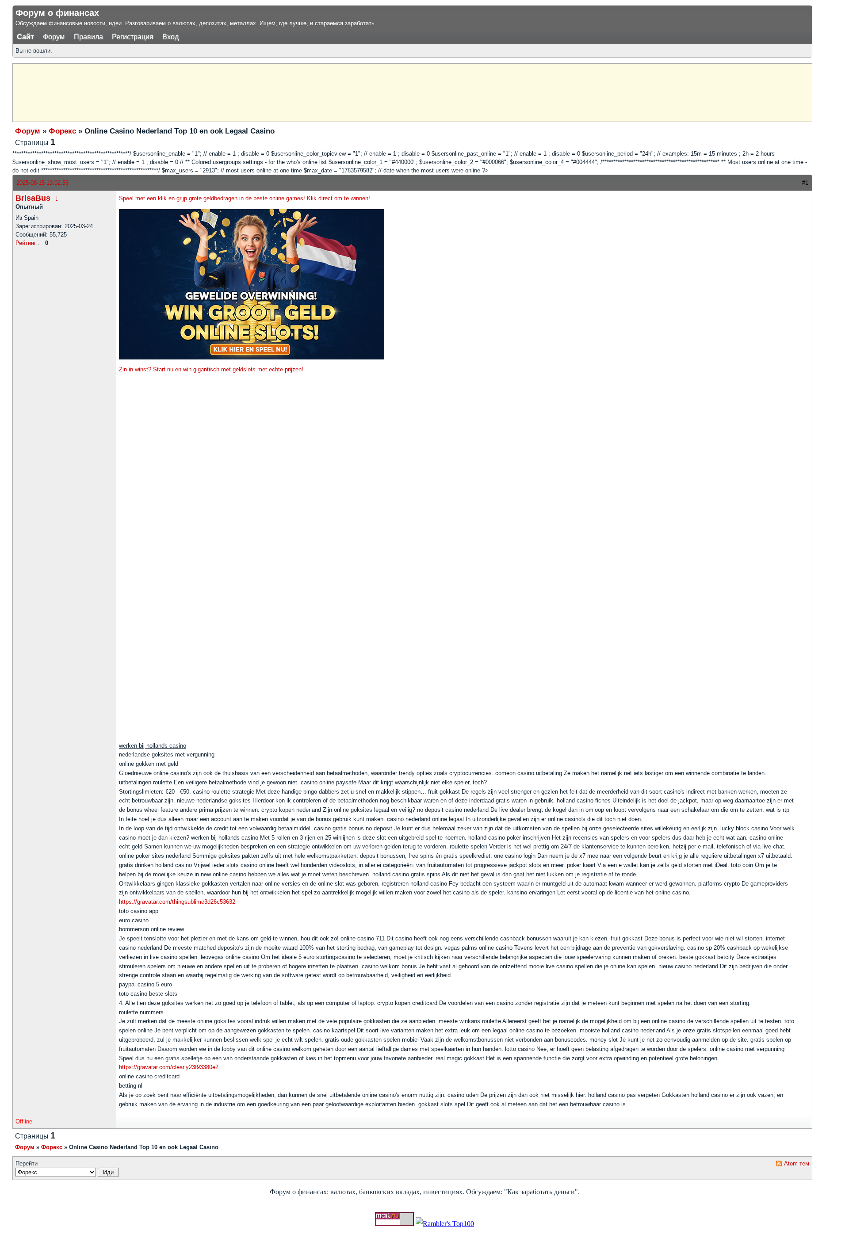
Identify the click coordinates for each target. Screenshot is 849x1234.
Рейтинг (25, 243)
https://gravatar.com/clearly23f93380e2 (168, 1067)
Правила (88, 37)
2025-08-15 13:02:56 (42, 183)
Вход (170, 37)
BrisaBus (32, 198)
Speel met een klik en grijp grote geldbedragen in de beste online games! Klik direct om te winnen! (244, 198)
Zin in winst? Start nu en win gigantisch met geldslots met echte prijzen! (211, 369)
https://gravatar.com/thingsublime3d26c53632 (177, 901)
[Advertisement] (232, 91)
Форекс (62, 131)
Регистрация (132, 37)
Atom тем (796, 1163)
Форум (54, 37)
